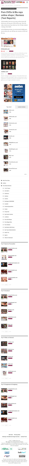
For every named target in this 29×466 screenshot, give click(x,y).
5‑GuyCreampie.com (12, 277)
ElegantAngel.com (12, 255)
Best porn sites (6, 180)
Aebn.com (11, 110)
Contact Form (24, 436)
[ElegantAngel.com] (4, 257)
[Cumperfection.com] (4, 250)
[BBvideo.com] (4, 311)
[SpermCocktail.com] (4, 272)
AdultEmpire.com (13, 149)
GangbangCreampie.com (13, 262)
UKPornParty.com (12, 403)
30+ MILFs (7, 190)
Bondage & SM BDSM (9, 201)
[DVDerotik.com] (8, 42)
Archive (6, 198)
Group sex (7, 211)
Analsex (6, 196)
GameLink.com (13, 129)
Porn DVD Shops (8, 219)
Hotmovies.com (13, 123)
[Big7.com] (4, 326)
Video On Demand (9, 237)
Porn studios (7, 224)
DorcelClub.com (13, 168)
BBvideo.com (11, 309)
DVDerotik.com (5, 49)
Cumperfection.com (12, 248)
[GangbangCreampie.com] (4, 264)
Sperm (6, 235)
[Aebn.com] (4, 365)
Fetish (6, 209)
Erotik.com (11, 136)
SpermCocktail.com (12, 270)
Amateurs (7, 193)
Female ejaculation (9, 206)
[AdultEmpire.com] (4, 373)
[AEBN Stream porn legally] (14, 93)
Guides (4, 183)
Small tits (7, 232)
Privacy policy (17, 434)
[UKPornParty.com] (4, 405)
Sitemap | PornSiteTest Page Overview (10, 436)
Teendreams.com (13, 162)
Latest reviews (21, 107)
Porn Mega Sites (8, 222)
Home (11, 434)
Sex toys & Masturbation (10, 230)
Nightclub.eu (11, 349)
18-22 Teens (7, 188)
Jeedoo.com (4, 71)
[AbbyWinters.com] (4, 319)
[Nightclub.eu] (4, 351)
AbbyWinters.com (13, 142)
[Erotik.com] (4, 358)
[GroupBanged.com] (4, 304)
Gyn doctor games (9, 214)
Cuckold (6, 203)
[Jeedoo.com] (8, 64)
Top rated (8, 107)
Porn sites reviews (7, 185)
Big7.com (11, 155)
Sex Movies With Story (9, 227)
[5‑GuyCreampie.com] (4, 279)
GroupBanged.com (12, 302)
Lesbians (7, 216)
